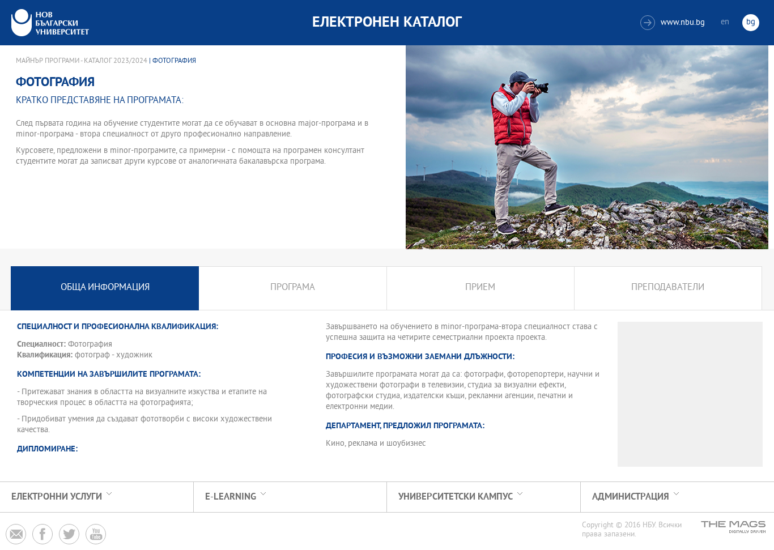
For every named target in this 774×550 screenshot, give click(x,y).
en (725, 22)
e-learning (230, 497)
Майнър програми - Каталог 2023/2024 (81, 61)
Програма (292, 288)
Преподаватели (667, 288)
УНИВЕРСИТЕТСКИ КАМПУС (455, 497)
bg (750, 22)
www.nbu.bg (674, 23)
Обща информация (105, 288)
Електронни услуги (56, 497)
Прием (480, 288)
